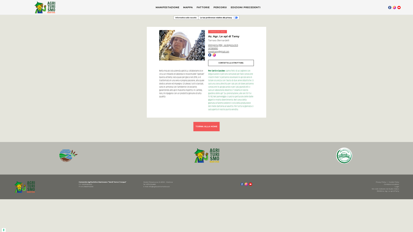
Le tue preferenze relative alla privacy (216, 18)
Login (397, 187)
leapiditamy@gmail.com (218, 52)
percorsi (220, 7)
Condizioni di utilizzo (391, 184)
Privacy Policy (381, 182)
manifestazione (167, 7)
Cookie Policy (394, 182)
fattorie (203, 7)
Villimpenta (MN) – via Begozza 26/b (223, 45)
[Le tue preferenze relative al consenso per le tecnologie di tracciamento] (4, 230)
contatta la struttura (230, 63)
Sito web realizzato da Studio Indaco (385, 189)
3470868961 (213, 48)
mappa (188, 7)
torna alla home (206, 126)
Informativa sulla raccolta (185, 18)
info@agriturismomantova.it (159, 187)
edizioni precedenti (245, 7)
